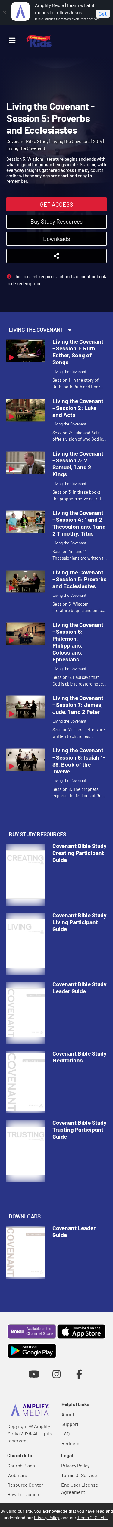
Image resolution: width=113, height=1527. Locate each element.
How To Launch (23, 1494)
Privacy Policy (75, 1465)
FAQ (65, 1433)
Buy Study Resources (56, 221)
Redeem (70, 1443)
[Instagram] (56, 1373)
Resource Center (25, 1485)
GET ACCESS (56, 204)
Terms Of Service (79, 1475)
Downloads (56, 238)
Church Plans (21, 1465)
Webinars (17, 1475)
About (67, 1414)
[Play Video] (25, 350)
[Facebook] (79, 1373)
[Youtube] (34, 1373)
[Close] (4, 12)
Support (70, 1424)
